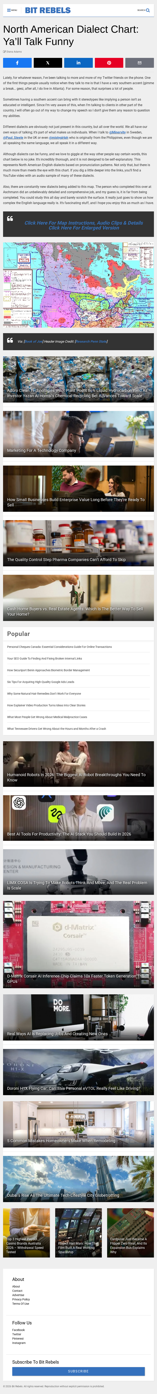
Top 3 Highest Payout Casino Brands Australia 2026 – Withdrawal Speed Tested (25, 1245)
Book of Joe (33, 341)
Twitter (16, 1334)
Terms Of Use (20, 1303)
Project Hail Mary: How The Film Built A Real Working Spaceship (78, 1247)
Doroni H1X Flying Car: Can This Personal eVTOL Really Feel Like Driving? (73, 1088)
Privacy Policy (21, 1299)
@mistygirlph (58, 138)
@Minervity (117, 132)
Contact (17, 1290)
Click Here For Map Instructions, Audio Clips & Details (83, 223)
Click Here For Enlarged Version (83, 228)
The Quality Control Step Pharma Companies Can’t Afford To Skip (66, 559)
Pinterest (18, 1338)
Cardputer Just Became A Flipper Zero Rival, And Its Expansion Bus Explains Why (128, 1245)
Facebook (18, 1330)
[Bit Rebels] (46, 13)
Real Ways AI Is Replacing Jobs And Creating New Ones (57, 1033)
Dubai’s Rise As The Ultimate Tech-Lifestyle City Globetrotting (63, 1195)
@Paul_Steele (13, 138)
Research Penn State (91, 341)
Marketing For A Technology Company (41, 450)
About (16, 1286)
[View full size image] (78, 285)
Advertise (18, 1295)
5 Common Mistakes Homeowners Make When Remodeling (61, 1140)
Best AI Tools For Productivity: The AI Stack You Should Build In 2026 (69, 834)
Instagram (19, 1343)
